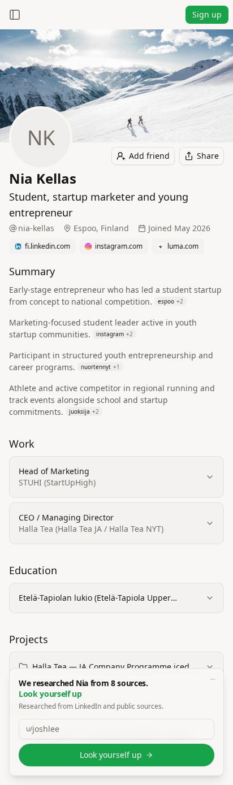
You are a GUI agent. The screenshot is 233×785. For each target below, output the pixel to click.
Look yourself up (111, 754)
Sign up (207, 14)
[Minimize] (213, 679)
